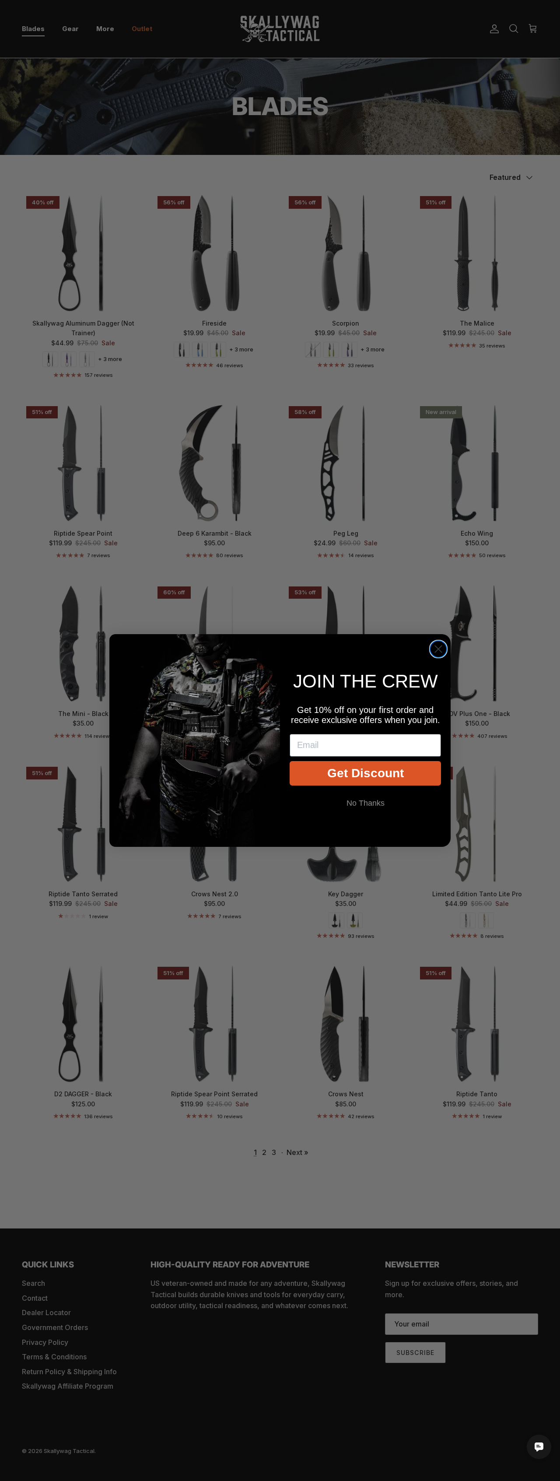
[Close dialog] (438, 649)
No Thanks (365, 803)
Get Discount (365, 773)
